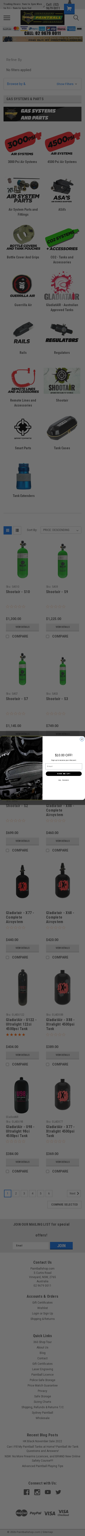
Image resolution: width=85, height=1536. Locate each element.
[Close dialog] (82, 739)
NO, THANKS (64, 780)
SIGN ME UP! (63, 773)
